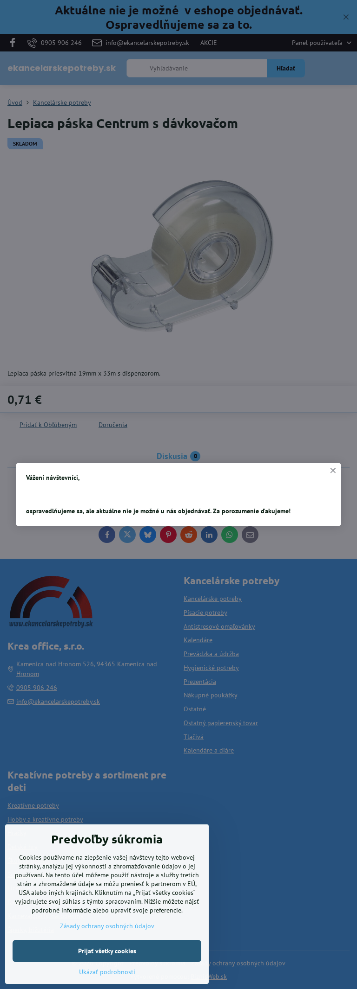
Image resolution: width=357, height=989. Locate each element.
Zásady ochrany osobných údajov (107, 926)
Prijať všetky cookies (107, 951)
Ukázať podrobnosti (107, 972)
